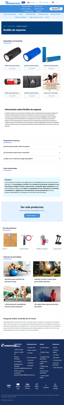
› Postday (30, 353)
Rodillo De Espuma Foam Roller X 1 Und (35, 93)
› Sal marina (55, 357)
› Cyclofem (30, 360)
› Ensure (54, 347)
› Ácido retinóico (31, 350)
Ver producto (12, 68)
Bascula (5, 249)
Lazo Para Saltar (24, 249)
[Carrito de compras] (57, 2)
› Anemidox (30, 365)
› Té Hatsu (55, 355)
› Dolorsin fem (31, 347)
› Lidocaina (30, 363)
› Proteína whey (57, 360)
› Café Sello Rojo (57, 367)
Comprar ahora (31, 215)
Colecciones (11, 26)
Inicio (4, 26)
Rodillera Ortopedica (42, 249)
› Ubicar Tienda (18, 349)
